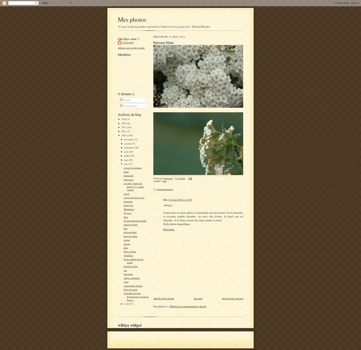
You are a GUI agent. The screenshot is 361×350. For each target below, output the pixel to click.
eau (125, 270)
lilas (125, 228)
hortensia (128, 201)
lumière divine (131, 266)
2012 (124, 127)
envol (126, 193)
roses (126, 281)
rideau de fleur (131, 224)
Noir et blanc (130, 251)
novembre (129, 139)
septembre (129, 147)
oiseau (127, 239)
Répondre (168, 229)
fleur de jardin (130, 236)
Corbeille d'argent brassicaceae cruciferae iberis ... (136, 296)
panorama (128, 179)
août (126, 151)
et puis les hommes (133, 167)
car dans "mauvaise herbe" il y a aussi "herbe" (134, 186)
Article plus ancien (232, 298)
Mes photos (132, 19)
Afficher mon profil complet (131, 47)
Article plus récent (163, 298)
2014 (124, 123)
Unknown (128, 42)
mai (126, 163)
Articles (127, 99)
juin (126, 159)
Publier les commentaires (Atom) (188, 306)
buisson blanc (130, 232)
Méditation (129, 209)
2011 (124, 131)
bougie (127, 243)
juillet (127, 155)
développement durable (135, 220)
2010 (124, 135)
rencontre (128, 274)
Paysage (127, 213)
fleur (126, 216)
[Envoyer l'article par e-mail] (189, 178)
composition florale (133, 285)
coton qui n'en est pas (134, 197)
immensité (128, 175)
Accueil (198, 298)
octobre (128, 143)
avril (126, 303)
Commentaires (130, 105)
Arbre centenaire (132, 278)
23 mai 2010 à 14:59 (180, 200)
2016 (124, 119)
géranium (128, 255)
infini (126, 171)
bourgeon (128, 205)
